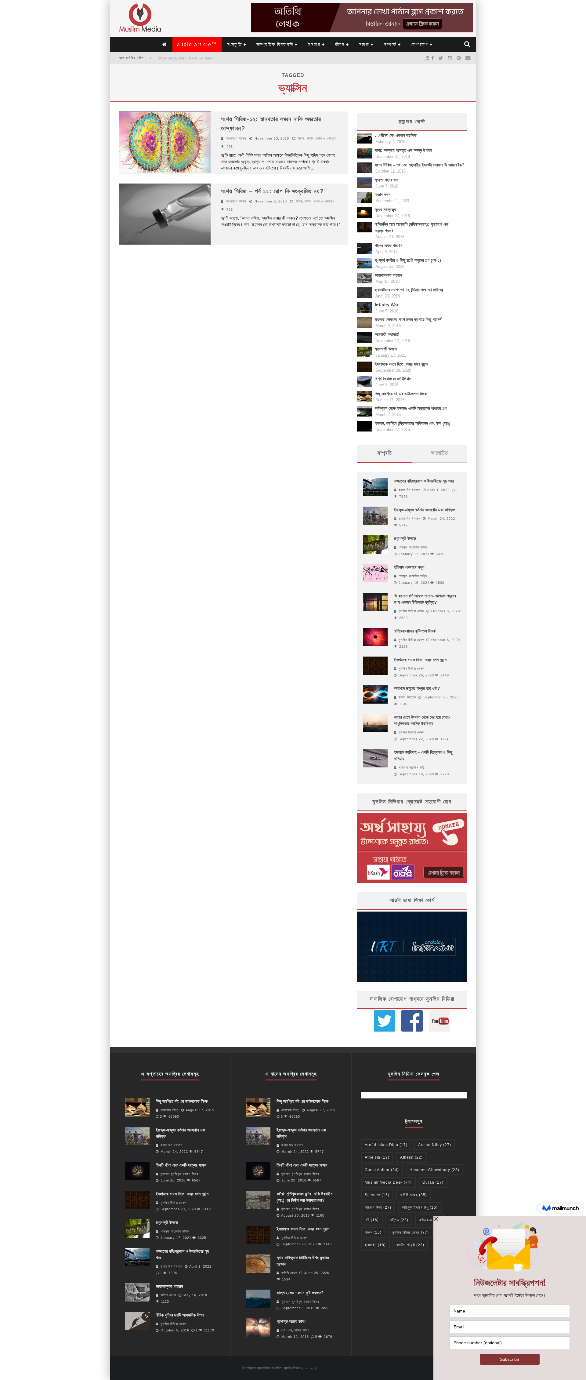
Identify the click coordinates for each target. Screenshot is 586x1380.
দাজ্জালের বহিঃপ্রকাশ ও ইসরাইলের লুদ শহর (424, 481)
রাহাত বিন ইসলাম (410, 490)
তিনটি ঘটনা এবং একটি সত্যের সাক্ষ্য (181, 1165)
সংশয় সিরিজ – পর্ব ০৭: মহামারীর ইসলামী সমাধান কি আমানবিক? (420, 164)
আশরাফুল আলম (236, 138)
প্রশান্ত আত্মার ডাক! (291, 1321)
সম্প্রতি (384, 453)
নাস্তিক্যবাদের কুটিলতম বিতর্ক (415, 630)
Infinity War (386, 304)
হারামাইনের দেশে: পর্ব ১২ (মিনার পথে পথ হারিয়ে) (409, 289)
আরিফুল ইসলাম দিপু (420, 1207)
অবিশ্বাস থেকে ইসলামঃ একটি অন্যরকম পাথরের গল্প (411, 408)
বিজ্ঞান (373, 1232)
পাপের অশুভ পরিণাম (388, 245)
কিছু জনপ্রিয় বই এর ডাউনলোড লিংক (401, 393)
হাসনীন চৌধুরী (410, 1245)
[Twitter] (441, 58)
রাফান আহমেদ (407, 697)
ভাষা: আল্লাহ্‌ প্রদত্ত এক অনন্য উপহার (403, 150)
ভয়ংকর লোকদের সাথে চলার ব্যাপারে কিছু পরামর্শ (408, 319)
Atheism (377, 1157)
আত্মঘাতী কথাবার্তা (387, 334)
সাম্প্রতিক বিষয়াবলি (274, 44)
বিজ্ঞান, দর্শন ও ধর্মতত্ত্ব (321, 138)
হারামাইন (375, 1245)
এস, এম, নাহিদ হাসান (295, 1330)
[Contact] (468, 58)
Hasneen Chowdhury (434, 1170)
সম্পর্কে (390, 44)
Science (377, 1195)
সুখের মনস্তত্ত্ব (385, 209)
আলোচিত (439, 453)
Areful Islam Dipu (386, 1145)
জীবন (340, 44)
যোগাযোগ (419, 44)
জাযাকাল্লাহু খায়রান (388, 275)
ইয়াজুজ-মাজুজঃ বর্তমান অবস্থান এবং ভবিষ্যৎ (186, 58)
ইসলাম (314, 44)
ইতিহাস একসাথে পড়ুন (409, 567)
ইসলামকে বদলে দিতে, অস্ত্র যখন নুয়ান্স (401, 364)
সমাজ (364, 44)
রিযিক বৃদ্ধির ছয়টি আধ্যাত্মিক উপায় (180, 1315)
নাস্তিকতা (430, 1220)
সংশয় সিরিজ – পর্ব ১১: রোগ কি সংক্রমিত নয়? (272, 191)
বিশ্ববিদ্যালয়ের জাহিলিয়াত (393, 378)
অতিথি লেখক (168, 1295)
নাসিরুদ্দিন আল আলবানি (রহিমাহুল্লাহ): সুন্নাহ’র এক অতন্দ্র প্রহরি (411, 227)
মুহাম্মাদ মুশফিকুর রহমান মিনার (179, 1174)
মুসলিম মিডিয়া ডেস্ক (411, 611)
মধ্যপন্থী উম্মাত (386, 349)
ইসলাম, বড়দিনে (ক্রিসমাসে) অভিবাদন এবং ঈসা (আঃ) (412, 423)
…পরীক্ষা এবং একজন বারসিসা (396, 135)
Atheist (411, 1157)
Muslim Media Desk (388, 1182)
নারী (372, 1220)
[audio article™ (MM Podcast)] (427, 58)
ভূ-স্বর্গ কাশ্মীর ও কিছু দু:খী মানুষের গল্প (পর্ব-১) (408, 260)
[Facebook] (432, 58)
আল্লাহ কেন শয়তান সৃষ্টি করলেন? (300, 1292)
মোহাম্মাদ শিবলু (170, 1110)
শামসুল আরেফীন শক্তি (413, 547)
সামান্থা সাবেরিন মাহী (412, 767)
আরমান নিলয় (378, 1207)
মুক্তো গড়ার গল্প (386, 179)
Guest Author (382, 1170)
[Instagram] (450, 58)
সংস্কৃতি (234, 44)
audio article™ (197, 44)
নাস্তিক (398, 1220)
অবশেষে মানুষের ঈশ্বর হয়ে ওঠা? (417, 688)
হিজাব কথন (382, 194)
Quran (432, 1182)
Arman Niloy (434, 1145)
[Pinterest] (458, 58)
